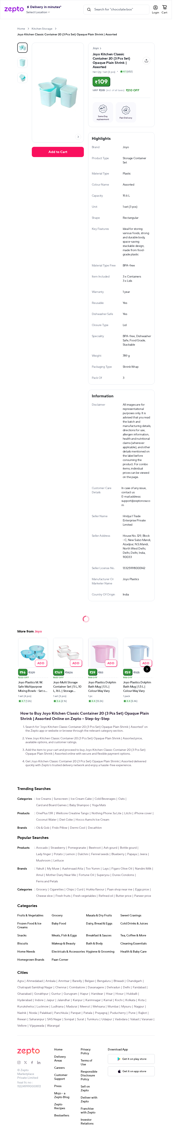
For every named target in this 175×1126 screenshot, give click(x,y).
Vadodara (121, 1019)
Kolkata (130, 1000)
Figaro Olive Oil (121, 869)
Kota (141, 1000)
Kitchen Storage (42, 28)
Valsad (134, 1019)
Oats (121, 799)
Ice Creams (43, 799)
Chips (70, 889)
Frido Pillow (59, 828)
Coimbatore (77, 987)
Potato (58, 854)
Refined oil (106, 896)
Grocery (41, 889)
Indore (39, 1000)
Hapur (84, 994)
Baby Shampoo (79, 805)
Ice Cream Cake (81, 799)
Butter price (123, 896)
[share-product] (146, 60)
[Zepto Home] (14, 9)
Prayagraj (101, 1013)
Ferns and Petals (47, 881)
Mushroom (43, 861)
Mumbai (113, 1007)
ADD (40, 663)
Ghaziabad (24, 994)
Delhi (126, 987)
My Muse (53, 869)
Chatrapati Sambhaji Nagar (34, 987)
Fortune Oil (86, 875)
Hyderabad (24, 1000)
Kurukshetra (25, 1007)
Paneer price (142, 896)
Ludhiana (57, 1007)
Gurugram (70, 994)
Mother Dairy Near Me (61, 875)
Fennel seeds (100, 854)
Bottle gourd (128, 848)
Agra (20, 981)
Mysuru (126, 1007)
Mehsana (99, 1007)
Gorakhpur (41, 994)
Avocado (42, 848)
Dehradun (113, 987)
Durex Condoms (123, 875)
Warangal (53, 1026)
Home (21, 28)
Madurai (71, 1007)
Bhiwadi (119, 981)
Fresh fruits (62, 896)
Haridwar (97, 994)
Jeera (143, 854)
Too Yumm (93, 869)
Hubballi (131, 994)
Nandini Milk (143, 869)
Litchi (127, 813)
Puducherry (118, 1013)
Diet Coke (66, 820)
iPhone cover (143, 813)
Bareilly (77, 981)
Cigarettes (57, 889)
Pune (132, 1013)
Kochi (118, 1000)
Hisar (109, 994)
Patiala (87, 1013)
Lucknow (42, 1007)
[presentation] (28, 28)
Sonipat (69, 1019)
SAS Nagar (54, 1019)
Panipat (76, 1013)
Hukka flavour (95, 889)
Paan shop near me (119, 889)
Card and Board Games (51, 805)
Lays (106, 869)
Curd (80, 889)
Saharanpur (36, 1019)
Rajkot (142, 1013)
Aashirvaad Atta (72, 869)
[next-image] (78, 137)
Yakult (40, 869)
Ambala (50, 981)
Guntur (56, 994)
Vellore (22, 1026)
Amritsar (64, 981)
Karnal (108, 1000)
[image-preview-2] (22, 78)
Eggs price (142, 889)
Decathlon (95, 828)
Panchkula (61, 1013)
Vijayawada (36, 1026)
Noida (33, 1013)
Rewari (21, 1019)
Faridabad (139, 987)
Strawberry (58, 848)
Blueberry (117, 854)
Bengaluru (104, 981)
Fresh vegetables (84, 896)
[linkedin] (40, 1062)
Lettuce (58, 861)
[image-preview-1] (22, 63)
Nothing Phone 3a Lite (106, 813)
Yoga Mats (99, 805)
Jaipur (50, 1000)
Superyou (103, 875)
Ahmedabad (34, 981)
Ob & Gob (42, 828)
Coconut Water (46, 820)
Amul (39, 875)
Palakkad (45, 1013)
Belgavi (89, 981)
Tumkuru (93, 1019)
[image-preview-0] (22, 48)
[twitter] (27, 1062)
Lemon (70, 854)
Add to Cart (57, 152)
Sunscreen (61, 799)
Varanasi (147, 1019)
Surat (80, 1019)
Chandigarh (134, 981)
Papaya (132, 854)
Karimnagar (93, 1000)
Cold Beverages (105, 799)
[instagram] (20, 1062)
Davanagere (96, 987)
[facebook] (34, 1062)
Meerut (85, 1007)
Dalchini (83, 854)
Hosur (119, 994)
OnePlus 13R (44, 813)
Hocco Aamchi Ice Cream (92, 820)
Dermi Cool (77, 828)
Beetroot (95, 848)
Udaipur (106, 1019)
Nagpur (139, 1007)
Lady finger (43, 854)
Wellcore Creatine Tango (72, 813)
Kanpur (78, 1000)
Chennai (60, 987)
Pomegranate (77, 848)
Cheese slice (44, 896)
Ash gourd (110, 848)
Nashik (21, 1013)
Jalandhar (63, 1000)
